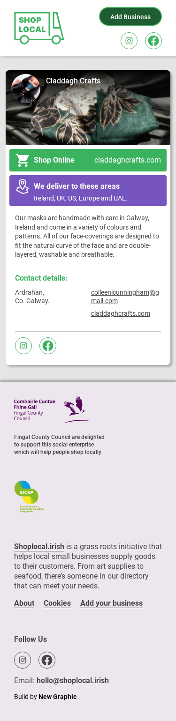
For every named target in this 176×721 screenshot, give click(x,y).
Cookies (57, 603)
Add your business (111, 603)
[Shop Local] (40, 28)
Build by (45, 696)
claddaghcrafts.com (120, 313)
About (24, 603)
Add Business (130, 17)
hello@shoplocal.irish (73, 680)
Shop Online (97, 160)
